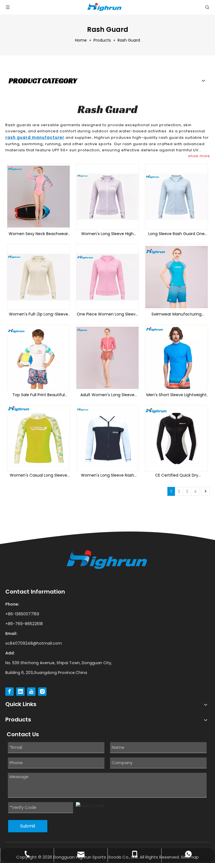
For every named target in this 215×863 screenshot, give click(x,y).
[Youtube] (31, 691)
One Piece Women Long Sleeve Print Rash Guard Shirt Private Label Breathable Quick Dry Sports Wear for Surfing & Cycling (107, 314)
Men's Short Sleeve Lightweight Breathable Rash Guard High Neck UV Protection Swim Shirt (176, 395)
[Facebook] (9, 691)
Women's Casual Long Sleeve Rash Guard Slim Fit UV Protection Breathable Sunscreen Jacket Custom (38, 475)
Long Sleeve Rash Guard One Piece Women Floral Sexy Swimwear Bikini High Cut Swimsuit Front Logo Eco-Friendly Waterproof (176, 234)
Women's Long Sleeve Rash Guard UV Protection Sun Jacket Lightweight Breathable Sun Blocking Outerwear (107, 475)
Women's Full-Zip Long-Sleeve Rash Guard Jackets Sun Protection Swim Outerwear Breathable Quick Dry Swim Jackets (38, 314)
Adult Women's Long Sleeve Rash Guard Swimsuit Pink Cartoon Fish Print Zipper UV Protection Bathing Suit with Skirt (107, 395)
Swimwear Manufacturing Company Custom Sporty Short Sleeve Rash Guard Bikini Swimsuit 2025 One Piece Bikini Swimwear (176, 314)
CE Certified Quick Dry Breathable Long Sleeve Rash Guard (177, 475)
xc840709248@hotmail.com (33, 643)
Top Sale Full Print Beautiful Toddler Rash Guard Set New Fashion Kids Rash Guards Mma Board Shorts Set (38, 395)
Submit (28, 826)
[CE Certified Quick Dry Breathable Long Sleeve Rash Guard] (176, 438)
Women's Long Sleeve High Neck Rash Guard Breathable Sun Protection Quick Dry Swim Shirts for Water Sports (107, 234)
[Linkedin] (20, 691)
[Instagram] (42, 691)
